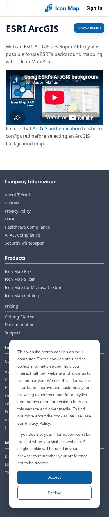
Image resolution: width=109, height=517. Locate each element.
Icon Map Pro (18, 271)
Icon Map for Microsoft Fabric (33, 287)
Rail (8, 420)
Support (12, 333)
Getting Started (20, 317)
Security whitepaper (24, 243)
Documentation (20, 324)
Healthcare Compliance (27, 227)
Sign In (94, 8)
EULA (10, 219)
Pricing (11, 306)
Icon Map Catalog (22, 295)
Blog (9, 456)
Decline (54, 492)
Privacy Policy (18, 211)
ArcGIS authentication (57, 128)
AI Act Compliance (22, 235)
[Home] (61, 8)
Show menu (89, 28)
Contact (12, 203)
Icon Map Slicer (20, 279)
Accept (54, 477)
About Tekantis (19, 194)
